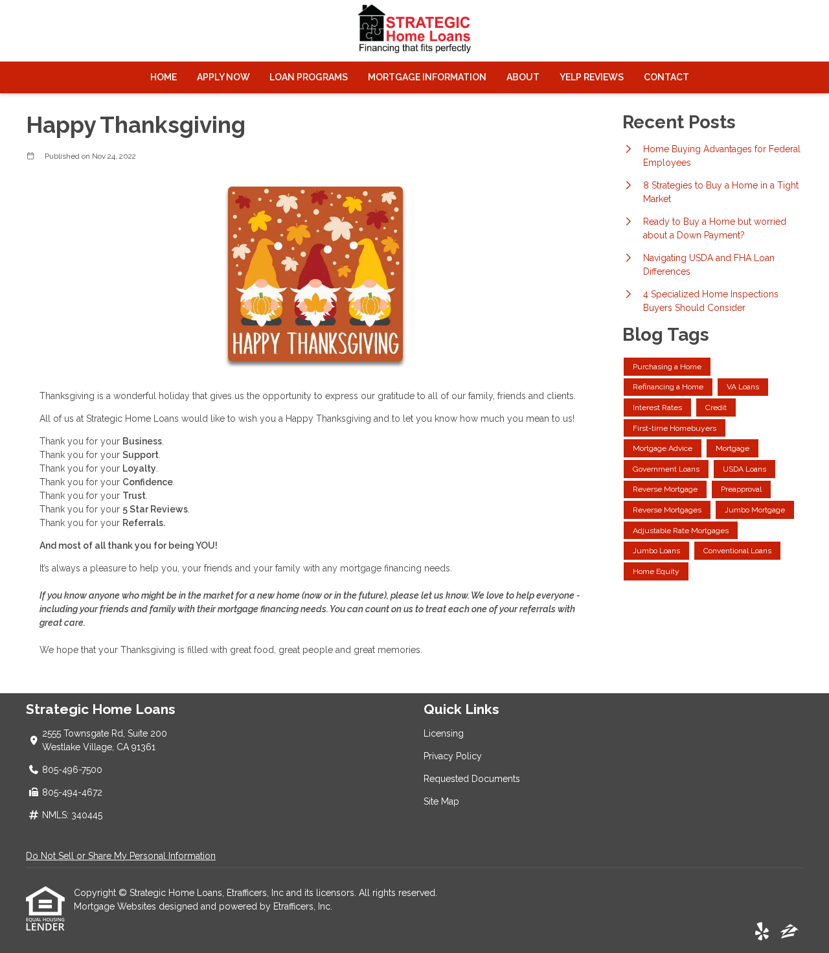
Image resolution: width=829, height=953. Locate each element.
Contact (666, 77)
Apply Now (223, 77)
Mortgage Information (427, 77)
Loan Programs (308, 77)
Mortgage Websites (116, 906)
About (522, 77)
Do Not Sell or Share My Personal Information (121, 856)
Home (163, 77)
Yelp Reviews (592, 77)
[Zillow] (789, 932)
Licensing (444, 733)
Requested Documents (472, 779)
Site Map (441, 801)
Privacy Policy (453, 756)
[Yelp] (762, 932)
